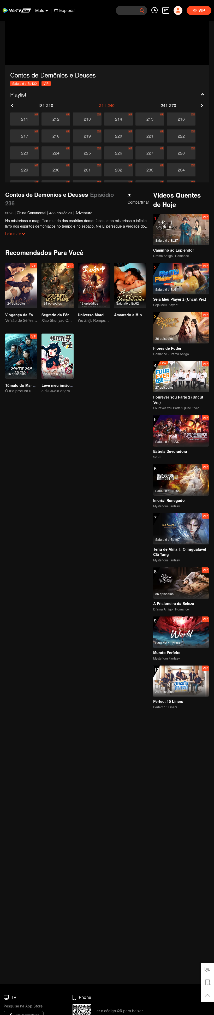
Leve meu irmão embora (62, 385)
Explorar (67, 10)
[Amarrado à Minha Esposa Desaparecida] (130, 285)
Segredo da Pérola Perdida (65, 314)
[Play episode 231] (87, 169)
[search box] (142, 10)
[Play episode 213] (87, 119)
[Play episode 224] (55, 152)
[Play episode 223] (24, 152)
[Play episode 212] (55, 119)
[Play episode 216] (181, 119)
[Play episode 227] (149, 152)
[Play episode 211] (24, 119)
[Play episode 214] (118, 119)
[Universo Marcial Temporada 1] (94, 285)
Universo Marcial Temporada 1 (105, 314)
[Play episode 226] (118, 152)
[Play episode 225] (87, 152)
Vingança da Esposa (23, 314)
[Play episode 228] (181, 152)
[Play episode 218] (55, 136)
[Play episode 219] (87, 136)
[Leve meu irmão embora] (57, 356)
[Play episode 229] (24, 169)
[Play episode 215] (149, 119)
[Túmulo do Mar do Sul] (21, 356)
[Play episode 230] (55, 169)
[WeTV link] (17, 10)
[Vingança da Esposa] (21, 285)
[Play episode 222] (181, 136)
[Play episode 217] (24, 136)
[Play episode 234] (181, 169)
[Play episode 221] (149, 136)
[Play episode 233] (149, 169)
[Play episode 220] (118, 136)
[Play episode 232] (118, 169)
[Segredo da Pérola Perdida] (57, 285)
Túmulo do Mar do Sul (24, 385)
